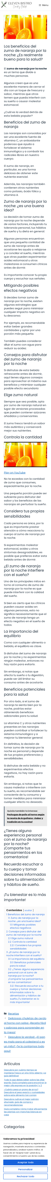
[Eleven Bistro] (16, 5)
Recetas (13, 1013)
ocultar (28, 910)
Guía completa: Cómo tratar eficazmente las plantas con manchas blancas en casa (25, 1111)
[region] (25, 1158)
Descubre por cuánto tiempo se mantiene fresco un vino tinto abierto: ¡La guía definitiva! (25, 1072)
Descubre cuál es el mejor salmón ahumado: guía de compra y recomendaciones (21, 1102)
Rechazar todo (25, 1176)
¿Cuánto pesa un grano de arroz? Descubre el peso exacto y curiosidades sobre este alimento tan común (24, 1092)
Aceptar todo (26, 1162)
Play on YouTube (15, 472)
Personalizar (25, 1169)
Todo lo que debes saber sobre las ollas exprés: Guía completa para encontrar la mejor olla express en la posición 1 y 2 (25, 1082)
